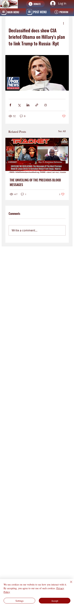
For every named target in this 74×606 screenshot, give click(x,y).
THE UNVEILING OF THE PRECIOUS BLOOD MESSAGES (35, 182)
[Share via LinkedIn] (28, 105)
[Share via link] (36, 105)
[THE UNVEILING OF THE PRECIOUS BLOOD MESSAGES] (37, 155)
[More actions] (63, 23)
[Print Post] (45, 105)
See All (62, 131)
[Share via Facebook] (10, 105)
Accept (54, 600)
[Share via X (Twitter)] (19, 105)
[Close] (69, 584)
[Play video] (37, 73)
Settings (19, 600)
